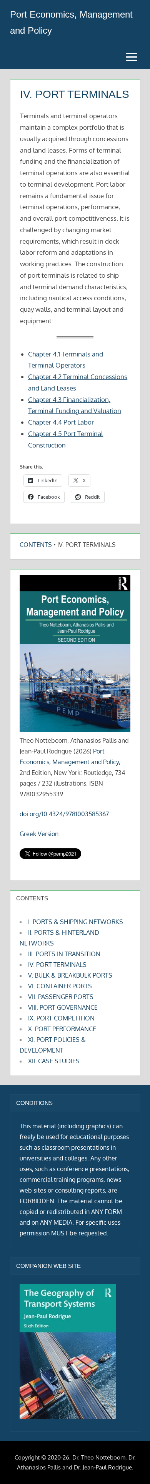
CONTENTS (36, 544)
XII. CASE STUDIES (54, 1061)
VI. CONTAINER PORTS (60, 986)
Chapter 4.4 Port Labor (61, 422)
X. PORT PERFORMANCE (62, 1029)
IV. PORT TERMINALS (57, 964)
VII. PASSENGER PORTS (60, 997)
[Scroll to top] (131, 1465)
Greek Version (39, 834)
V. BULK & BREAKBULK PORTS (70, 975)
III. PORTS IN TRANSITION (64, 954)
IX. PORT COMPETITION (61, 1018)
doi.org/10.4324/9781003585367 (64, 814)
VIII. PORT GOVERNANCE (63, 1007)
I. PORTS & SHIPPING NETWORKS (75, 922)
